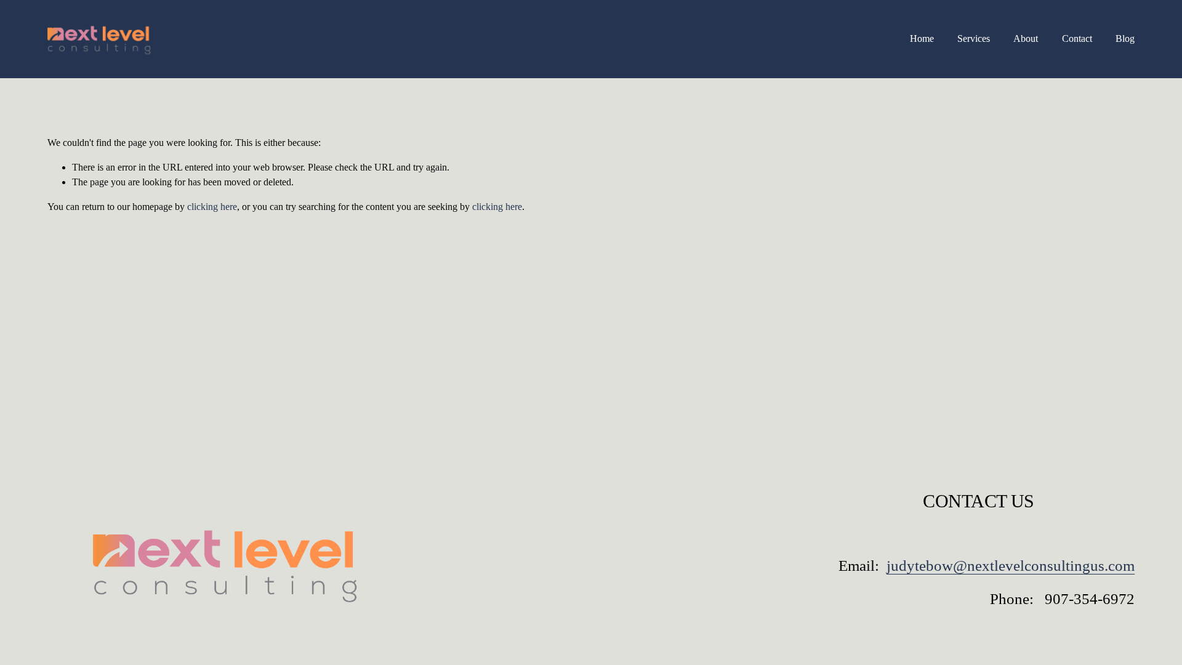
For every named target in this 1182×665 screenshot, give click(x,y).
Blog (1125, 38)
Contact (1077, 38)
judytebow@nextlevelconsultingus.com (1010, 565)
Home (922, 38)
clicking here (212, 206)
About (1025, 38)
